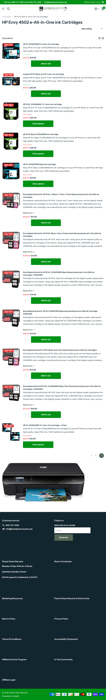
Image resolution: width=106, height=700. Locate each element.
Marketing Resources (12, 598)
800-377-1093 (12, 525)
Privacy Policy (61, 618)
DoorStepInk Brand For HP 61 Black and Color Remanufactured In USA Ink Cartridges (60, 350)
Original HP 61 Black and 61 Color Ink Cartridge (43, 74)
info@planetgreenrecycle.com (19, 529)
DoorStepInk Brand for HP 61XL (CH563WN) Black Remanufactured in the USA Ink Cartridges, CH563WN (58, 273)
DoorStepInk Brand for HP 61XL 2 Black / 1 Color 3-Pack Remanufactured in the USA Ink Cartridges (61, 195)
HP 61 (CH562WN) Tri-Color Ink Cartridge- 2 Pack (45, 425)
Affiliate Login (9, 679)
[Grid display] (100, 38)
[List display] (103, 38)
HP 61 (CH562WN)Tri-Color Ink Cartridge (41, 44)
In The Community (63, 659)
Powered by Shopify (10, 696)
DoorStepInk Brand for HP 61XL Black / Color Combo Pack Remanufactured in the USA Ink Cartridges (62, 234)
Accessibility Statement (66, 639)
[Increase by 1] (29, 61)
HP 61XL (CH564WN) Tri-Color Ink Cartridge (42, 104)
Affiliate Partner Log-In (92, 2)
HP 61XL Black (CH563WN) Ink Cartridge (40, 134)
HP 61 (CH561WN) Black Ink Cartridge (39, 164)
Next (101, 455)
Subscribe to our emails (64, 525)
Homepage (6, 17)
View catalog (3, 9)
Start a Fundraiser (63, 561)
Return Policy (8, 618)
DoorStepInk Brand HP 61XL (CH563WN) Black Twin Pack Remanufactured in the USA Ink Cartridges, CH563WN (62, 387)
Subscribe (63, 537)
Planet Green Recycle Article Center (71, 598)
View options (38, 123)
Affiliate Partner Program (14, 659)
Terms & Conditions (11, 639)
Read (27, 213)
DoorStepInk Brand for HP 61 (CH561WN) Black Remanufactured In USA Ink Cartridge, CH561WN (60, 312)
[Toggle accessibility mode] (103, 2)
